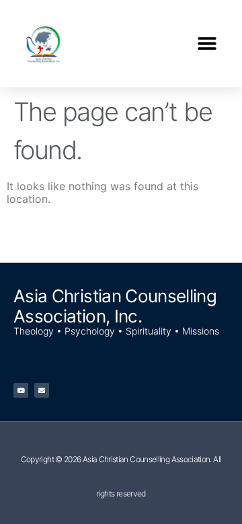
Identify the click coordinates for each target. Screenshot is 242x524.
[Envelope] (41, 390)
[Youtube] (20, 390)
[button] (207, 44)
